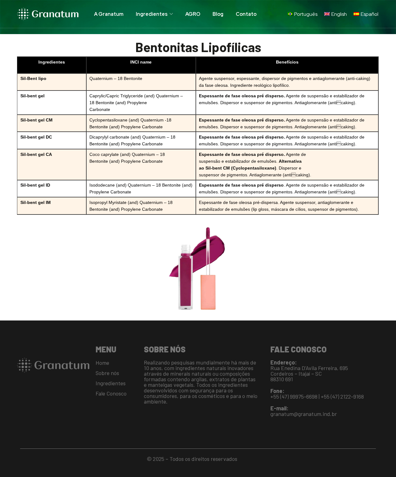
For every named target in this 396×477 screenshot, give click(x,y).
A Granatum (108, 14)
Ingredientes (152, 14)
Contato (246, 14)
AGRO (192, 14)
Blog (218, 14)
